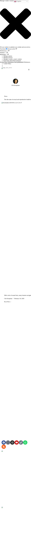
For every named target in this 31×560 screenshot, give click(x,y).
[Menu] (28, 69)
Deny (5, 62)
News (5, 96)
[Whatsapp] (25, 442)
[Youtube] (16, 442)
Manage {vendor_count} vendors (12, 59)
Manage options (7, 56)
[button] (15, 24)
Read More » (7, 301)
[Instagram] (12, 442)
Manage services (7, 57)
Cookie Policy (7, 63)
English (18, 1)
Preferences (11, 62)
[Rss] (4, 447)
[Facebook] (4, 442)
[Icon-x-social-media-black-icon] (8, 442)
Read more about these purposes (12, 60)
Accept (2, 62)
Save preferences (18, 62)
